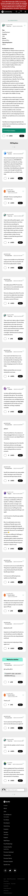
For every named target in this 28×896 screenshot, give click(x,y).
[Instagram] (5, 870)
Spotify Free (7, 864)
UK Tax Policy (6, 890)
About (5, 808)
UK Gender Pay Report (8, 893)
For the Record (7, 814)
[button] (25, 25)
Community (8, 12)
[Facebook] (15, 870)
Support (6, 837)
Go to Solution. (11, 130)
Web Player (7, 840)
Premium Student (8, 861)
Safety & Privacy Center (11, 879)
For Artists (6, 820)
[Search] (16, 12)
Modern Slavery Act (7, 888)
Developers (7, 823)
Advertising (7, 826)
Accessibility (6, 886)
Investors (6, 829)
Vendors (6, 832)
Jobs (5, 811)
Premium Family (8, 858)
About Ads (13, 883)
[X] (10, 870)
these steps (5, 8)
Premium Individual (8, 852)
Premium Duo (7, 855)
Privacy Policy (6, 881)
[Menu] (25, 12)
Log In (20, 11)
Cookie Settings (7, 883)
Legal (5, 879)
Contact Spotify (8, 847)
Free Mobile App (8, 844)
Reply (22, 136)
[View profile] (3, 25)
